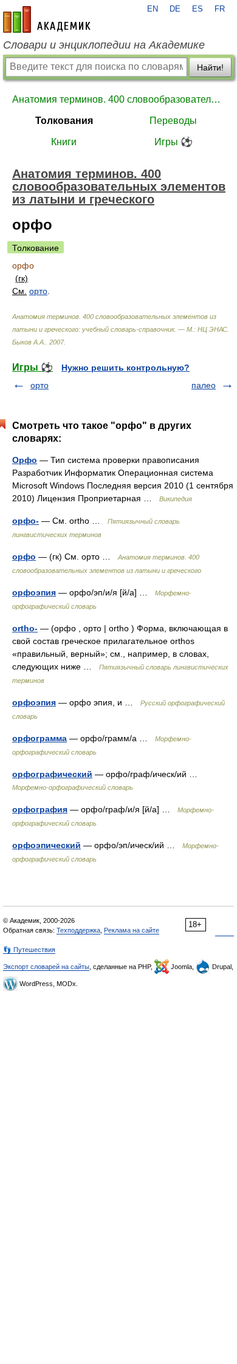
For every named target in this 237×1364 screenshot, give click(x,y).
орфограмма (39, 738)
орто (38, 291)
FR (220, 9)
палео (203, 385)
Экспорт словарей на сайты (46, 966)
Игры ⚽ (173, 142)
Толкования (64, 120)
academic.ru (47, 19)
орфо (24, 556)
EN (152, 9)
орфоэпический (46, 845)
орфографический (52, 774)
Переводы (173, 120)
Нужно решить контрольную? (125, 367)
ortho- (25, 628)
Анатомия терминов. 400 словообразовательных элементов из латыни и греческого (118, 99)
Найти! (210, 67)
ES (197, 9)
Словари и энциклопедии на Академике (104, 45)
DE (175, 9)
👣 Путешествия (29, 949)
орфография (39, 809)
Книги (64, 142)
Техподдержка (78, 930)
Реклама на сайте (131, 930)
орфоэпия (34, 592)
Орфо (24, 460)
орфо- (25, 521)
